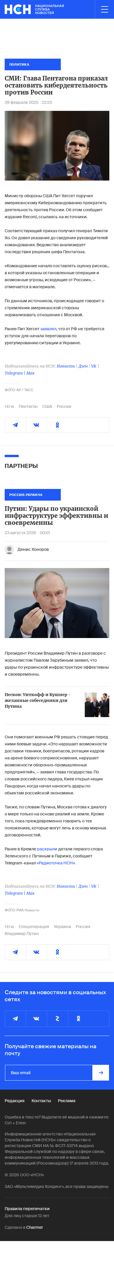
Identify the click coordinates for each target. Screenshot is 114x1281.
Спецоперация (34, 926)
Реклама (66, 1100)
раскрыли (47, 849)
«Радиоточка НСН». (56, 863)
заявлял (48, 328)
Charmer (34, 1227)
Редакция (15, 1100)
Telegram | (15, 373)
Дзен (83, 366)
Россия (64, 406)
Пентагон (28, 406)
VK (93, 366)
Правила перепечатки (27, 1208)
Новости (66, 366)
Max (30, 373)
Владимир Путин (22, 933)
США (47, 406)
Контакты (41, 1100)
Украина (62, 926)
